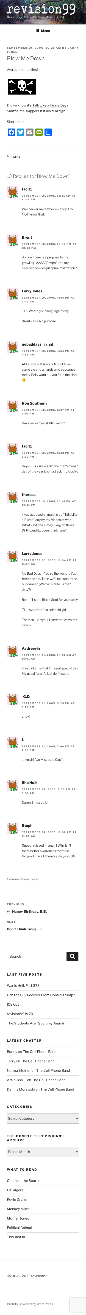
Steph (27, 825)
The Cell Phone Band (39, 1052)
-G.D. (26, 696)
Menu (45, 31)
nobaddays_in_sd (37, 344)
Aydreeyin (31, 648)
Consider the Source (23, 1181)
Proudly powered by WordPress (30, 1304)
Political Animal (19, 1228)
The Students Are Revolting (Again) (35, 1023)
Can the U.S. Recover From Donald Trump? (41, 995)
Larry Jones (32, 291)
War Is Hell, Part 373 (23, 986)
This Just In (16, 1237)
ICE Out (13, 1004)
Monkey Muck (18, 1209)
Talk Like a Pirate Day (49, 105)
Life (17, 156)
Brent (27, 237)
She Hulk (30, 783)
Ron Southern (34, 403)
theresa (29, 494)
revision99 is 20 (20, 1014)
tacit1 (27, 189)
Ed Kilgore (15, 1190)
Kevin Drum (16, 1199)
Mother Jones (18, 1218)
